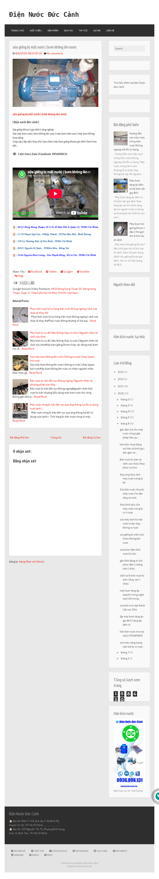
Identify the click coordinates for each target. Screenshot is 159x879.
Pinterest (121, 850)
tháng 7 (125, 652)
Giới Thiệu (36, 30)
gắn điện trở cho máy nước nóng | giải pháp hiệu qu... (131, 433)
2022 (121, 379)
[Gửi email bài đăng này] (21, 283)
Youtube (101, 850)
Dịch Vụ (68, 30)
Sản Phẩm (53, 30)
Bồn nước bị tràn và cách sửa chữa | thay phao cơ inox (132, 463)
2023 (121, 371)
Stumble (84, 271)
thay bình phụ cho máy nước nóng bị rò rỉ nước (131, 508)
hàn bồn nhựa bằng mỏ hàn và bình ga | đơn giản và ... (132, 448)
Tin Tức (83, 30)
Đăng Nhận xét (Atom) (31, 561)
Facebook (36, 271)
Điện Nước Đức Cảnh (44, 14)
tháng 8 (125, 423)
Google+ (68, 271)
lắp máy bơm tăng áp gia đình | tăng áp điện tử (131, 620)
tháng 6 (125, 658)
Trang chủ (55, 437)
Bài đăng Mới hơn (19, 437)
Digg (20, 275)
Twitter (52, 271)
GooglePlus (59, 850)
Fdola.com (87, 866)
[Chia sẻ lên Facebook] (33, 283)
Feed (49, 854)
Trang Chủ (17, 30)
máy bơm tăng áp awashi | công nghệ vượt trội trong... (132, 594)
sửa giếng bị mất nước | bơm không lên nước (45, 47)
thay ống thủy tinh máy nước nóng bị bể (131, 478)
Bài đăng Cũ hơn (92, 437)
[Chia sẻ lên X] (29, 283)
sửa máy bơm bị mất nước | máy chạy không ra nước (131, 523)
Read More (28, 348)
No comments (55, 53)
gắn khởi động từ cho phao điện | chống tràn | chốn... (131, 564)
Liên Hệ (110, 30)
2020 (121, 393)
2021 (121, 386)
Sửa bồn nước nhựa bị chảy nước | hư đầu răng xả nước (132, 493)
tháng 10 (126, 411)
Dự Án (96, 30)
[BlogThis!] (25, 283)
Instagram (81, 850)
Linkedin (18, 854)
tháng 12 (125, 399)
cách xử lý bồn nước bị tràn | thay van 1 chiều (132, 579)
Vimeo (35, 854)
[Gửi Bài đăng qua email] (15, 282)
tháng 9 (125, 417)
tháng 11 (125, 405)
